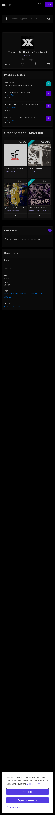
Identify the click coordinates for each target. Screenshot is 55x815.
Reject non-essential (27, 800)
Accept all (27, 791)
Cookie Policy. (33, 783)
